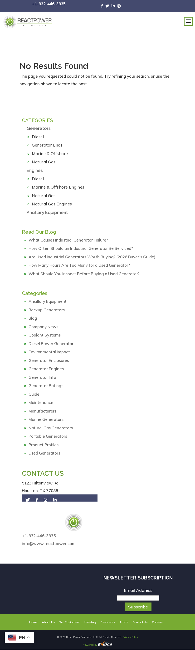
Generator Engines (46, 368)
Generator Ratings (46, 385)
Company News (43, 326)
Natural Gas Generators (51, 427)
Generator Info (42, 377)
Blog (33, 318)
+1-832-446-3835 (49, 3)
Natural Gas (44, 161)
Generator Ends (47, 144)
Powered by (90, 644)
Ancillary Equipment (47, 212)
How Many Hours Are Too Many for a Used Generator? (79, 265)
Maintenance (41, 402)
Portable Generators (48, 436)
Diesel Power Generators (52, 343)
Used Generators (44, 453)
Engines (35, 170)
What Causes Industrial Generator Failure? (68, 239)
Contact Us (140, 622)
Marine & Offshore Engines (58, 187)
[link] (103, 6)
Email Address (138, 590)
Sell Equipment (69, 622)
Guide (34, 394)
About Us (48, 622)
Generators (39, 128)
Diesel (38, 136)
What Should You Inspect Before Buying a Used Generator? (84, 273)
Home (33, 622)
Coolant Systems (45, 334)
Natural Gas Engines (52, 203)
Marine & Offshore (50, 153)
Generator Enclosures (49, 360)
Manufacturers (42, 410)
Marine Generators (46, 419)
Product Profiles (43, 444)
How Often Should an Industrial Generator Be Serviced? (81, 248)
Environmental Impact (49, 351)
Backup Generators (47, 309)
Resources (108, 622)
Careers (157, 622)
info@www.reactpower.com (49, 543)
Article (123, 622)
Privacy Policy (130, 637)
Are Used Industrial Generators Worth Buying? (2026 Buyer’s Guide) (92, 256)
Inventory (90, 622)
